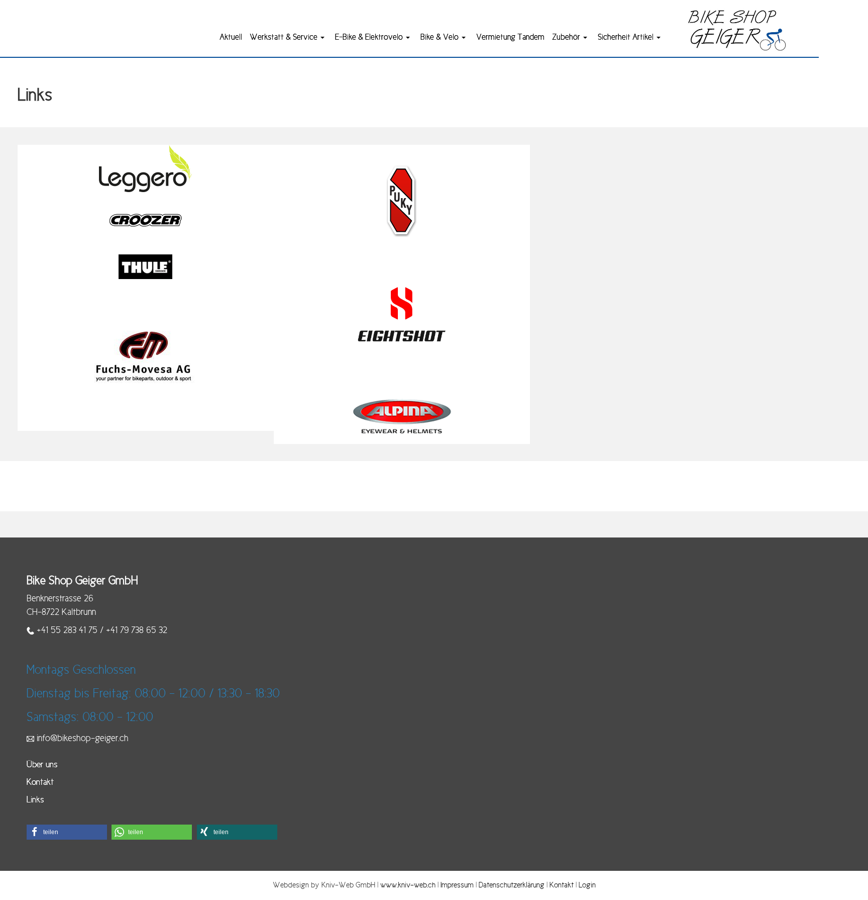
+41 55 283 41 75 (67, 630)
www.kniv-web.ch (408, 884)
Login (587, 884)
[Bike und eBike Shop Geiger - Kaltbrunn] (737, 30)
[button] (67, 832)
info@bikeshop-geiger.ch (83, 738)
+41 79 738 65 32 (136, 630)
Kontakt (562, 884)
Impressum (457, 884)
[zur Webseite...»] (145, 168)
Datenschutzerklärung (512, 884)
